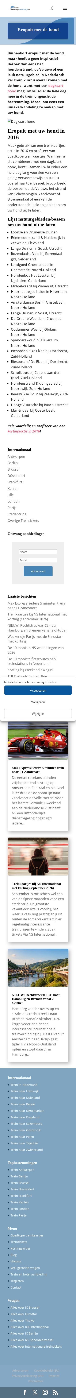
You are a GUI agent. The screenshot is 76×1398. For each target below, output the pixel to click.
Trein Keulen (20, 1202)
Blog (14, 1255)
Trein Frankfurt (21, 1196)
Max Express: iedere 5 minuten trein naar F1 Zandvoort (36, 605)
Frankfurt (15, 482)
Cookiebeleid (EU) (46, 1370)
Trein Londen (20, 1209)
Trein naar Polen (22, 1137)
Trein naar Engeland (25, 1117)
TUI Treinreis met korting (27, 676)
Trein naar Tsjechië (24, 1143)
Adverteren (20, 1370)
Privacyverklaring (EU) (27, 1376)
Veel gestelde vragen (25, 1268)
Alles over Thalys (22, 1321)
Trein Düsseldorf (22, 1189)
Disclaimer (35, 1381)
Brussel (13, 469)
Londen (14, 501)
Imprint (54, 1376)
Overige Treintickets (23, 520)
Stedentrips (17, 514)
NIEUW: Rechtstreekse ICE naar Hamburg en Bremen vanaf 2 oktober (37, 627)
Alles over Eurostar (24, 1314)
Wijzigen (38, 713)
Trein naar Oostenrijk (26, 1130)
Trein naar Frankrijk (24, 1091)
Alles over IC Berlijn (24, 1333)
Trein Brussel (20, 1183)
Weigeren (38, 702)
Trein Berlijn (19, 1176)
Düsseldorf (16, 475)
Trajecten (17, 1281)
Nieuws (16, 1261)
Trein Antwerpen (22, 1170)
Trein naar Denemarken (27, 1111)
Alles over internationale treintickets (36, 1346)
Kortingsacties (21, 1248)
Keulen (13, 488)
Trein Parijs (19, 1215)
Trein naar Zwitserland (27, 1150)
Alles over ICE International (30, 1327)
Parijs (12, 507)
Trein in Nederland (24, 1085)
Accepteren (38, 690)
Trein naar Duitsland (25, 1098)
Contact (16, 1287)
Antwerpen (16, 456)
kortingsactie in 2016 (24, 431)
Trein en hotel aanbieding (29, 1274)
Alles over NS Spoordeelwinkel (32, 1340)
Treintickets (19, 1242)
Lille (11, 495)
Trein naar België (23, 1104)
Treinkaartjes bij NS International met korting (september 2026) (37, 616)
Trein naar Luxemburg (26, 1124)
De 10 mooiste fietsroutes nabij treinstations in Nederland (32, 661)
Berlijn (13, 463)
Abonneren (38, 571)
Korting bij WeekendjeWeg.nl (30, 670)
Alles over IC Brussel (25, 1307)
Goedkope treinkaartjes (27, 1235)
